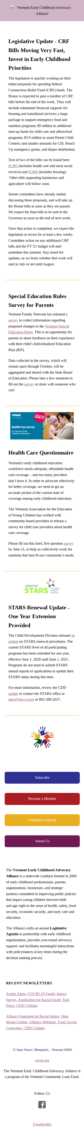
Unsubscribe (42, 1124)
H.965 (13, 166)
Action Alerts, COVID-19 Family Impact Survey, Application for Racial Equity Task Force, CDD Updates (37, 1000)
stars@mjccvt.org (21, 699)
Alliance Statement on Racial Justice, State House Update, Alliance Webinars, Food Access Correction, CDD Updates (41, 1022)
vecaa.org (42, 1060)
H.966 (33, 172)
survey (13, 320)
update (13, 694)
